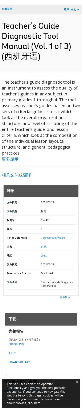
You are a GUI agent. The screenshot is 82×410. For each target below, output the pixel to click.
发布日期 (12, 264)
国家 (9, 246)
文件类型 (12, 211)
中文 (73, 9)
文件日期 (12, 202)
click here (34, 403)
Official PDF (17, 344)
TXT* (12, 353)
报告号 (11, 220)
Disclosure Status (19, 273)
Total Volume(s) (17, 238)
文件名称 (12, 282)
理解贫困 (7, 9)
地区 (9, 255)
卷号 (9, 229)
